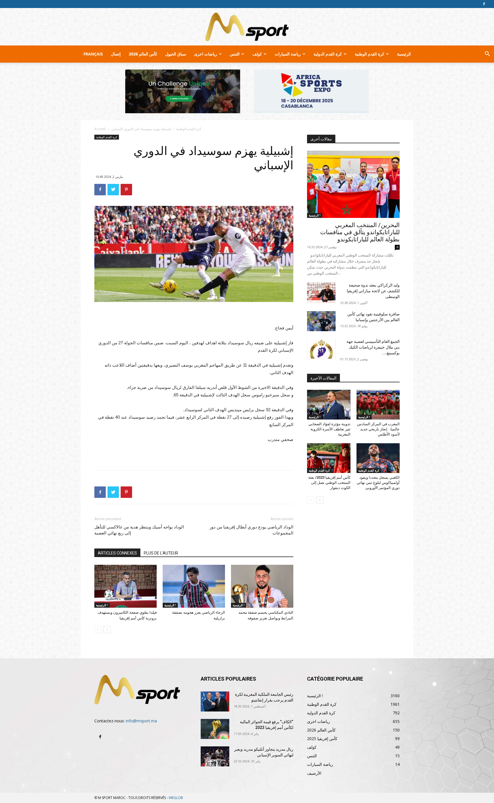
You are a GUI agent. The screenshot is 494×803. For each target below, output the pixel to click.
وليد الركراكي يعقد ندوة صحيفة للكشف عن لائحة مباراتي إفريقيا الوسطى (373, 291)
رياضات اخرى (205, 54)
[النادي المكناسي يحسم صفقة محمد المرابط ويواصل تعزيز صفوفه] (262, 586)
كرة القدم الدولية (328, 54)
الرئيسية (404, 54)
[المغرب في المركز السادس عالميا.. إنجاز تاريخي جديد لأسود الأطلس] (378, 405)
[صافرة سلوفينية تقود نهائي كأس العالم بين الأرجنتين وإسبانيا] (321, 321)
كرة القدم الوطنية (369, 54)
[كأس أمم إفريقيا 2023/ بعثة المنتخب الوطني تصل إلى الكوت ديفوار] (328, 458)
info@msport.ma (141, 721)
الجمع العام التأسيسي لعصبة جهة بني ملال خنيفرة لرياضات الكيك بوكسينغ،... (373, 347)
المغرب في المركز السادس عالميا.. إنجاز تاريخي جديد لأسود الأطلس (378, 429)
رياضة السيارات (288, 54)
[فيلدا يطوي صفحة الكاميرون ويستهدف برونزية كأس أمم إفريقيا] (125, 586)
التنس (235, 54)
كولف (257, 54)
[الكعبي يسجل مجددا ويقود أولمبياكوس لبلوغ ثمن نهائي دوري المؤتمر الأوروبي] (378, 458)
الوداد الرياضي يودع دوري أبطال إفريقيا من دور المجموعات (251, 530)
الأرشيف (314, 773)
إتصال (116, 54)
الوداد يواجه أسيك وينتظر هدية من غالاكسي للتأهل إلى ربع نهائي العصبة (139, 530)
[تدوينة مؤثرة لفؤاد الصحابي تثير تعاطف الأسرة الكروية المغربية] (328, 405)
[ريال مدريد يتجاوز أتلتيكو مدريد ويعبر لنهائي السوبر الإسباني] (215, 756)
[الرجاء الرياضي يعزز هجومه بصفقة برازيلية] (194, 586)
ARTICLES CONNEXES (117, 553)
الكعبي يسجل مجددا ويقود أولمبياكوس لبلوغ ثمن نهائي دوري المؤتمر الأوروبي (378, 482)
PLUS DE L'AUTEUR (161, 553)
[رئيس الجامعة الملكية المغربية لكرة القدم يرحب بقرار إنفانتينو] (215, 701)
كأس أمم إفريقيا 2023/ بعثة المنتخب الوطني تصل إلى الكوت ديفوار (329, 482)
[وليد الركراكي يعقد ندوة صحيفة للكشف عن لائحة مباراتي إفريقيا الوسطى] (321, 292)
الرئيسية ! (102, 605)
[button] (487, 54)
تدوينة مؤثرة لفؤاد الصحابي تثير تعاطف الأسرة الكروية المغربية (329, 429)
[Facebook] (484, 4)
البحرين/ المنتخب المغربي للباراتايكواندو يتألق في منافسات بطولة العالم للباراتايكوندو (360, 232)
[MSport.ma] (247, 26)
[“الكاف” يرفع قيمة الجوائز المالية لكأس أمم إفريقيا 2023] (215, 729)
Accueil (100, 128)
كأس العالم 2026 (143, 54)
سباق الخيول (175, 54)
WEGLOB (176, 797)
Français (93, 54)
